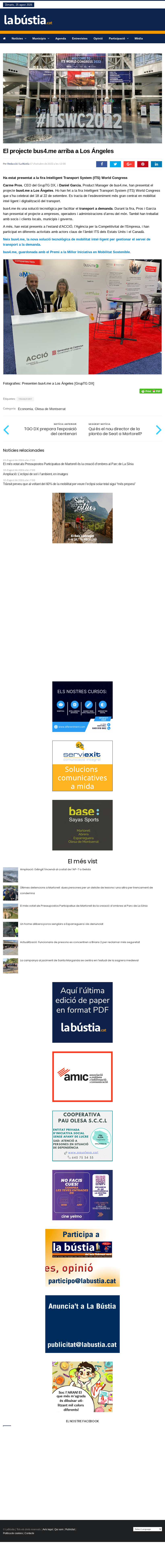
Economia (25, 409)
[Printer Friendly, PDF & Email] (150, 390)
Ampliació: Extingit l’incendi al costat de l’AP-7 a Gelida (55, 869)
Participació (117, 38)
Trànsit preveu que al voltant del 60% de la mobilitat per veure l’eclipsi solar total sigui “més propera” (69, 484)
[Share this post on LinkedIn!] (156, 164)
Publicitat (70, 1529)
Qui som (59, 1529)
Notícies (18, 38)
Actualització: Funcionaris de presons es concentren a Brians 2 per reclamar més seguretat (80, 942)
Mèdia (139, 38)
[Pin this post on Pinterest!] (142, 164)
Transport (25, 399)
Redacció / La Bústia (18, 163)
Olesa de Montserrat (50, 409)
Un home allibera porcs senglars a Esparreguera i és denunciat (61, 924)
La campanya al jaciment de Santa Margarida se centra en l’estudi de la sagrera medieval (79, 960)
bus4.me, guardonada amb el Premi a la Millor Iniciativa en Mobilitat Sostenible (66, 252)
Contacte (29, 1533)
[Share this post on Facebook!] (101, 164)
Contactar (9, 47)
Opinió (98, 38)
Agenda (60, 38)
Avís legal (48, 1529)
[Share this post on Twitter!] (115, 164)
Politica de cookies (13, 1533)
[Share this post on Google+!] (129, 164)
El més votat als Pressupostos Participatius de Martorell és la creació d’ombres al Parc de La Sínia (68, 464)
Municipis (39, 38)
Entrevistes (80, 38)
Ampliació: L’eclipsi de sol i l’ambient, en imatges (35, 474)
